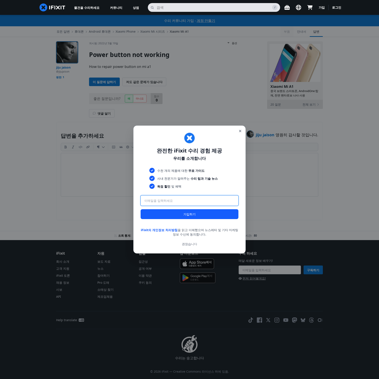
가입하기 (189, 214)
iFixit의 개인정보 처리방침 (159, 230)
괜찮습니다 (189, 244)
